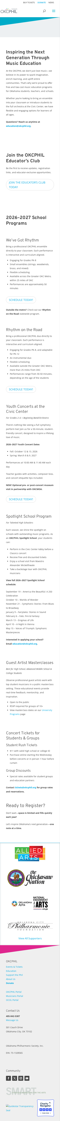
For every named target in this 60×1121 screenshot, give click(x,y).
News (51, 3)
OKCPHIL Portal (14, 991)
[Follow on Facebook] (8, 1078)
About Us (10, 979)
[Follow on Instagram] (20, 1078)
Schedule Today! (21, 300)
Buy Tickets (29, 3)
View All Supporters (30, 938)
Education (11, 970)
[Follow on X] (14, 1078)
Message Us (12, 1020)
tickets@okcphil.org (25, 787)
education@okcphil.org (18, 125)
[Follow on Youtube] (26, 1078)
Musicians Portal (14, 996)
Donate (42, 3)
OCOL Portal (12, 1000)
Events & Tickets (14, 966)
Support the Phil (14, 974)
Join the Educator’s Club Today (27, 185)
